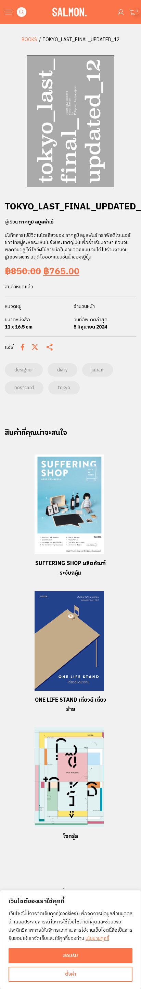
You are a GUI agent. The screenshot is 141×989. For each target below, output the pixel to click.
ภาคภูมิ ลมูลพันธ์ (36, 222)
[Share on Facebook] (23, 347)
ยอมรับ (70, 955)
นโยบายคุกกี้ (97, 938)
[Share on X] (35, 347)
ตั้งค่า (70, 974)
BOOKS (29, 39)
